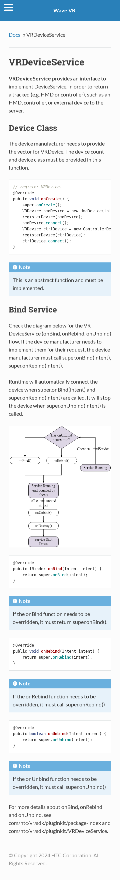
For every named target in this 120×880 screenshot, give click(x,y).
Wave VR (64, 10)
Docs (14, 34)
